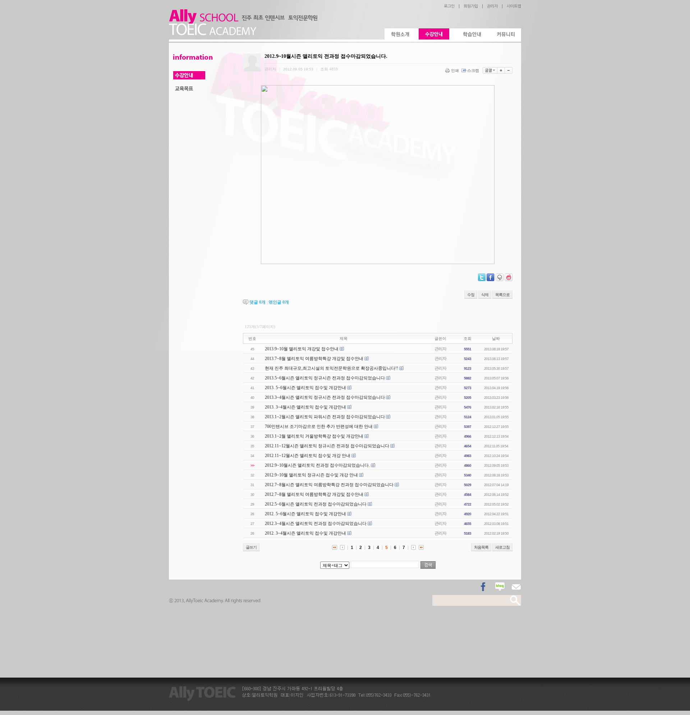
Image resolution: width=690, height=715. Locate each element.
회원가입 (471, 6)
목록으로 (502, 294)
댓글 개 (257, 302)
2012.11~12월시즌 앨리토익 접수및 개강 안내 (307, 455)
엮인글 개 (278, 302)
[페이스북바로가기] (484, 586)
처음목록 (481, 547)
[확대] (501, 70)
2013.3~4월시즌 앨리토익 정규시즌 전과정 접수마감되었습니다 (325, 397)
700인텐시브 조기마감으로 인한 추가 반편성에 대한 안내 (319, 426)
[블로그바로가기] (500, 586)
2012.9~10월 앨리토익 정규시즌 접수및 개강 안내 (311, 475)
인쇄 (455, 70)
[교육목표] (189, 88)
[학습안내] (471, 34)
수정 (470, 294)
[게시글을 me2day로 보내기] (499, 277)
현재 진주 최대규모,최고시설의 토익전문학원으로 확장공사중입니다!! (331, 368)
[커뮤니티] (506, 34)
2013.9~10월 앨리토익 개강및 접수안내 (302, 348)
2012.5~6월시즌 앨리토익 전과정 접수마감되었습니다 (316, 504)
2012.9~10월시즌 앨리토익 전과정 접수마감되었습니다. (317, 465)
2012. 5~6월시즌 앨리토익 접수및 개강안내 (305, 513)
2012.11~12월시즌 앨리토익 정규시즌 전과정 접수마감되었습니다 (327, 445)
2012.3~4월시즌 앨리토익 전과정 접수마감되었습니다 (316, 523)
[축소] (508, 70)
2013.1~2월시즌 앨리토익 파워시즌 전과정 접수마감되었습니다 (325, 416)
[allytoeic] (243, 33)
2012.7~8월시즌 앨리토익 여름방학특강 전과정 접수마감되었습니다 (329, 484)
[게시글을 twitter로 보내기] (482, 277)
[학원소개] (400, 34)
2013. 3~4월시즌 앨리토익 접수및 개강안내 (305, 407)
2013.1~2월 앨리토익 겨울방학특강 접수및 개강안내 (314, 436)
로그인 (449, 6)
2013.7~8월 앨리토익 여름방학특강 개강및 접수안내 (314, 358)
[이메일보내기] (516, 586)
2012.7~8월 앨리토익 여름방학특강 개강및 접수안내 (314, 494)
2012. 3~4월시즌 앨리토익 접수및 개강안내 (305, 533)
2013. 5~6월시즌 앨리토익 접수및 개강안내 (305, 387)
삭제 (484, 294)
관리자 (492, 6)
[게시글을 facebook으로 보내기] (490, 277)
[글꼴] (490, 70)
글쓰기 (251, 547)
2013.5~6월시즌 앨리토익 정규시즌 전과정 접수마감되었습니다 (325, 377)
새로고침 (502, 547)
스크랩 (473, 70)
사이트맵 (514, 6)
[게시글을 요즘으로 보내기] (508, 277)
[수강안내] (434, 34)
